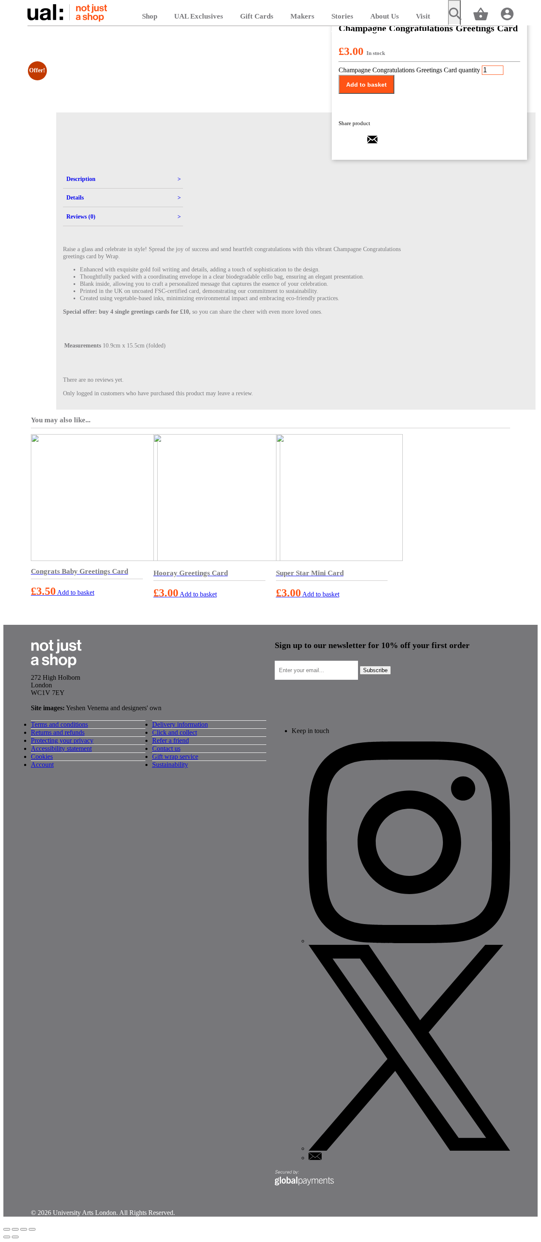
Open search (454, 12)
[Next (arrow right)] (15, 1237)
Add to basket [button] (75, 592)
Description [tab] (81, 178)
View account (507, 13)
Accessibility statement (61, 748)
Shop (149, 16)
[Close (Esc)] (32, 1229)
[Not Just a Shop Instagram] (409, 940)
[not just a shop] (56, 669)
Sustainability (170, 764)
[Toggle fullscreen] (15, 1229)
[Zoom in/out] (6, 1229)
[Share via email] (372, 142)
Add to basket (366, 84)
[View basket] (480, 13)
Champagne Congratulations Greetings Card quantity (409, 70)
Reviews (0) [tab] (81, 216)
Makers (302, 16)
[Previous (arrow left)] (6, 1237)
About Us (384, 16)
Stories (342, 16)
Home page (67, 12)
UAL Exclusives (198, 16)
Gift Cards (256, 16)
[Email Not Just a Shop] (315, 1157)
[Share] (23, 1229)
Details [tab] (75, 197)
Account (42, 764)
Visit (423, 16)
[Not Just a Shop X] (409, 1148)
